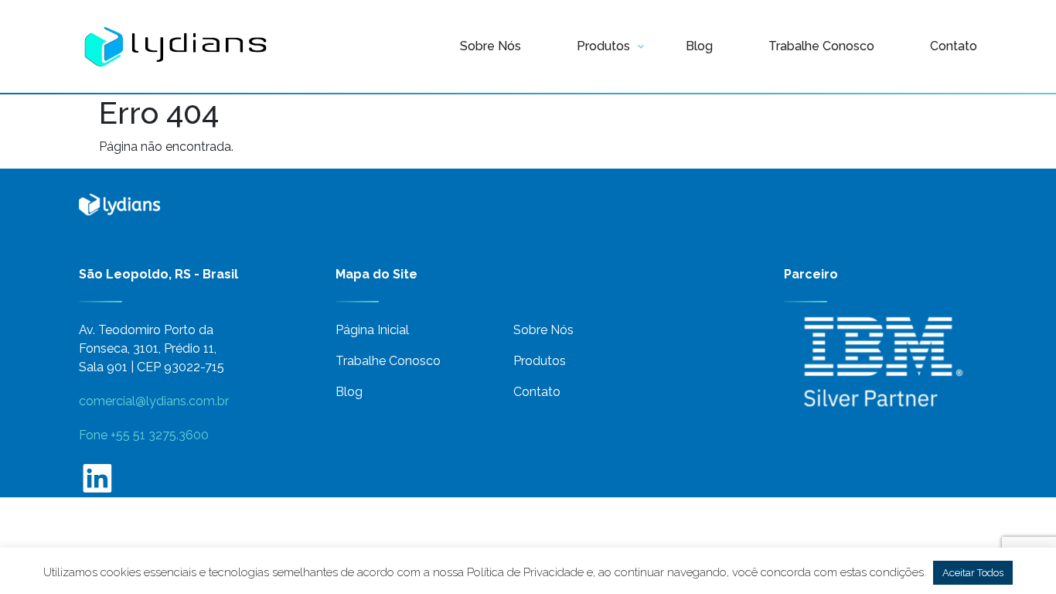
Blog (699, 46)
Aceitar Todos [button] (972, 573)
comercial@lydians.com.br (154, 401)
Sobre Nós (490, 46)
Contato (953, 46)
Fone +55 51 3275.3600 (144, 435)
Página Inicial (372, 330)
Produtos (603, 46)
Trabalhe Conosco (821, 46)
